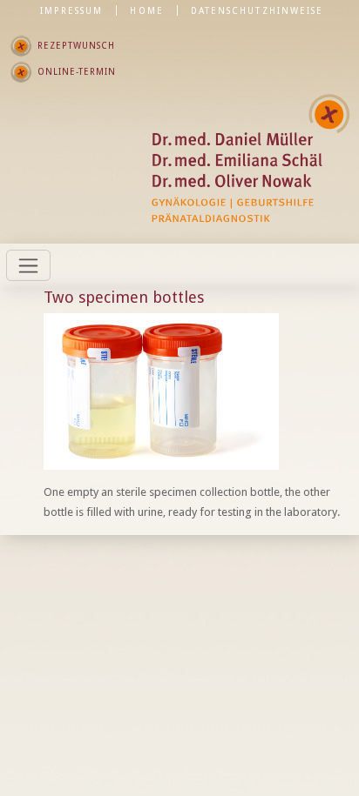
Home (146, 10)
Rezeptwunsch (76, 45)
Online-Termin (76, 71)
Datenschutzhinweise (257, 10)
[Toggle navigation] (28, 265)
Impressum (72, 10)
